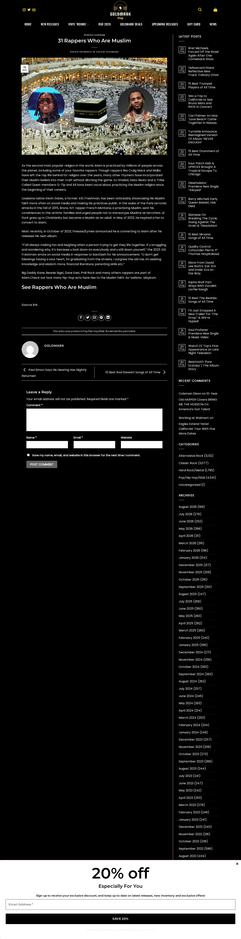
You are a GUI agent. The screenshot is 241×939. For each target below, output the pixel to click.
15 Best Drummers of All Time (203, 152)
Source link (30, 305)
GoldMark (112, 51)
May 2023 (186, 790)
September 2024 (191, 674)
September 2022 (191, 848)
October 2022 (189, 841)
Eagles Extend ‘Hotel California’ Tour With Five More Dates (197, 429)
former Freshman (83, 198)
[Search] (200, 10)
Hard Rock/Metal (191, 470)
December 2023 (191, 739)
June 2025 (186, 608)
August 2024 (188, 681)
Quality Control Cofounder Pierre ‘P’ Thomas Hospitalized (203, 250)
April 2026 (186, 536)
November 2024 (191, 659)
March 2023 (187, 805)
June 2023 (186, 783)
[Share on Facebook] (81, 318)
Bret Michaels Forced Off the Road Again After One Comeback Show (203, 53)
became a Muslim (82, 218)
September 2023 (191, 761)
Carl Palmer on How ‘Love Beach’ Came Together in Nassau (203, 119)
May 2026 (186, 529)
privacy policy (128, 929)
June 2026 (186, 521)
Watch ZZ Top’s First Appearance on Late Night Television (203, 349)
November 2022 (190, 834)
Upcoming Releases (165, 24)
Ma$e (157, 170)
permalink (129, 331)
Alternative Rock (191, 456)
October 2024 (189, 667)
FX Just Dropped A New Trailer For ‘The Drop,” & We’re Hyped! (203, 316)
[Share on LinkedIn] (108, 318)
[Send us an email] (33, 10)
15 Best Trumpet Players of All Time (201, 85)
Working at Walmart (194, 418)
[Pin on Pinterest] (101, 318)
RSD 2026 (104, 24)
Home (27, 24)
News (213, 24)
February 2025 (189, 638)
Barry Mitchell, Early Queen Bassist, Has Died (202, 202)
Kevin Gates (54, 198)
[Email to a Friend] (95, 318)
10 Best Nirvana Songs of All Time (200, 236)
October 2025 (189, 579)
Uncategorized (190, 485)
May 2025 (186, 616)
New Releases (50, 24)
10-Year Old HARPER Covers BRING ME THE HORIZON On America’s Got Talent (198, 401)
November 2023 (190, 747)
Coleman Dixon (190, 393)
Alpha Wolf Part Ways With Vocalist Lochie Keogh (202, 285)
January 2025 (189, 645)
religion (74, 175)
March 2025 (187, 630)
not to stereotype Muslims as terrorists (131, 213)
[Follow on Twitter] (29, 10)
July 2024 (186, 688)
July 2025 (185, 601)
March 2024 (187, 718)
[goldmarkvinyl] (120, 10)
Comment (34, 405)
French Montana (98, 208)
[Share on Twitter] (88, 318)
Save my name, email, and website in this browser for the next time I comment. (86, 455)
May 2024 (186, 703)
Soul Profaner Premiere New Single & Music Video (203, 333)
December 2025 (191, 565)
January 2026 (189, 558)
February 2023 (189, 812)
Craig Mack (137, 170)
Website (126, 437)
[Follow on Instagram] (24, 10)
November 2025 (190, 572)
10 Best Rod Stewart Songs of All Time (133, 372)
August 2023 (188, 768)
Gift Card (193, 24)
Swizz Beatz (138, 180)
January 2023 (188, 819)
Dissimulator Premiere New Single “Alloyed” (203, 186)
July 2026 (185, 514)
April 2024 (186, 710)
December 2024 (191, 652)
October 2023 (189, 754)
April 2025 (186, 623)
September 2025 (191, 587)
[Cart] (215, 9)
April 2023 (186, 798)
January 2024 (189, 732)
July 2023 (185, 776)
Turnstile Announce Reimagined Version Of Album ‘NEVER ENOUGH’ (202, 137)
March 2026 (187, 543)
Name (31, 437)
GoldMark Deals (131, 24)
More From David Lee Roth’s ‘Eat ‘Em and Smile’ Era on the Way (202, 268)
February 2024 (189, 725)
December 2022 (191, 827)
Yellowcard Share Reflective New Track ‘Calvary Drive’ (203, 71)
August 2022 (188, 856)
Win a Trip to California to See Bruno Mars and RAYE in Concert (200, 101)
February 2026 (189, 550)
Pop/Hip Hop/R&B (94, 35)
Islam (98, 165)
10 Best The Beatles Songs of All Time (202, 299)
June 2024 (186, 696)
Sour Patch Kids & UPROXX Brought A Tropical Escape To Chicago (202, 168)
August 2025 (188, 594)
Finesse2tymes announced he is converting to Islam (110, 231)
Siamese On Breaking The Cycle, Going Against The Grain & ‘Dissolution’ (202, 220)
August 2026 (188, 507)
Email (78, 437)
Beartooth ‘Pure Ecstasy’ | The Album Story (203, 365)
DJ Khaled (121, 180)
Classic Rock (188, 463)
